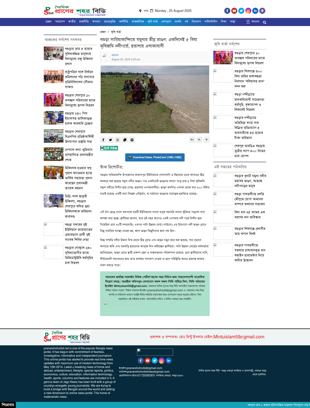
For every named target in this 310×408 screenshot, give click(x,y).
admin (115, 55)
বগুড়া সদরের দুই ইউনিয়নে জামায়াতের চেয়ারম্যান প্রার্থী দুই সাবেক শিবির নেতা (78, 232)
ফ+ (192, 140)
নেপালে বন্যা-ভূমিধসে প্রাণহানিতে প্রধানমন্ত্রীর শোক (79, 154)
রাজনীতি (84, 22)
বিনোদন (196, 22)
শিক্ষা (223, 22)
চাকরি (178, 22)
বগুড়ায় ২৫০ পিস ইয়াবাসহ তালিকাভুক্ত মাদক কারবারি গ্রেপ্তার (78, 118)
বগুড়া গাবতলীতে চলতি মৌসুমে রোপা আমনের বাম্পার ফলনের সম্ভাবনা (249, 199)
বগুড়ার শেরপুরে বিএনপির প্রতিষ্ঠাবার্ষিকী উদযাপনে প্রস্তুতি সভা (79, 136)
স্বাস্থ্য (232, 22)
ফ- (199, 140)
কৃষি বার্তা (153, 22)
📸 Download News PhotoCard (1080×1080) (155, 157)
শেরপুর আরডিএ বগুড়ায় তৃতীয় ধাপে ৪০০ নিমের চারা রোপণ (249, 151)
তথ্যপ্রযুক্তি (110, 22)
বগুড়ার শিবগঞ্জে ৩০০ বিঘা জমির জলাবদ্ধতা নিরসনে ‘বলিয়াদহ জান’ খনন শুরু (249, 79)
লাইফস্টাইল (211, 22)
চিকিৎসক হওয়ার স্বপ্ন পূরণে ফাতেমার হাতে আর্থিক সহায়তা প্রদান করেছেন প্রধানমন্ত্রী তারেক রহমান (78, 178)
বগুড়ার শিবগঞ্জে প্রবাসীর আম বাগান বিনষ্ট (249, 231)
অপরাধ (96, 22)
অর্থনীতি (123, 22)
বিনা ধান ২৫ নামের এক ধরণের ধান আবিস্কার (249, 215)
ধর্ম (186, 22)
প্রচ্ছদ (49, 22)
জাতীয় (72, 22)
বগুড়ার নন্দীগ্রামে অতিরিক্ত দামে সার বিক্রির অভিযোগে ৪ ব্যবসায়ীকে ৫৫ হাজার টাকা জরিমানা (248, 127)
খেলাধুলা (166, 22)
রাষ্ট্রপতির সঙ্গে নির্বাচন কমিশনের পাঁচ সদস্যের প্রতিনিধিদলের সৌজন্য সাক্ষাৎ (79, 80)
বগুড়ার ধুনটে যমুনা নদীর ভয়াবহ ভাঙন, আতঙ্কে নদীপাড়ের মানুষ (250, 181)
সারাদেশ (60, 22)
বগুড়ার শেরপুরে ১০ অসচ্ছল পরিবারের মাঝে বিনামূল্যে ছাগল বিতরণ (80, 100)
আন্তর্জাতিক (138, 22)
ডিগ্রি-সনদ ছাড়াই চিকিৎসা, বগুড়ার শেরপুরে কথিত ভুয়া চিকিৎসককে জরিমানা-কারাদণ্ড (79, 206)
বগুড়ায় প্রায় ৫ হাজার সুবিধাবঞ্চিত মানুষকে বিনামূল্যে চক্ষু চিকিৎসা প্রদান (79, 56)
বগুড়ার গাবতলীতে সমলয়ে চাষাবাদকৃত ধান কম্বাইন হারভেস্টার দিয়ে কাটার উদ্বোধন (249, 253)
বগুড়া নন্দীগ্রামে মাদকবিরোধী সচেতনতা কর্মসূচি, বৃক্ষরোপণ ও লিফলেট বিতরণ (249, 102)
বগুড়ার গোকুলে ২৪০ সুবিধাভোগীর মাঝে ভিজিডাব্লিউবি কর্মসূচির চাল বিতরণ (79, 255)
